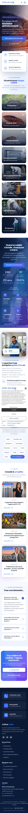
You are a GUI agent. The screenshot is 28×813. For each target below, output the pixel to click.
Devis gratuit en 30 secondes (14, 38)
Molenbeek (7, 448)
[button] (25, 388)
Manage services (14, 407)
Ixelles (8, 439)
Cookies (14, 804)
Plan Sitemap (7, 775)
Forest (22, 448)
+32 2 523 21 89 (9, 793)
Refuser (14, 414)
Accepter (14, 409)
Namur (22, 452)
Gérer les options (14, 418)
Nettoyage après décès (10, 754)
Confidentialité (24, 803)
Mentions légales (8, 777)
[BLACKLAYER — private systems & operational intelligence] (19, 808)
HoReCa (5, 757)
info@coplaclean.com (8, 795)
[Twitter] (7, 737)
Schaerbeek (19, 443)
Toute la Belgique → (17, 456)
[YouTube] (10, 737)
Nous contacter (8, 769)
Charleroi (6, 452)
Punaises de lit (7, 749)
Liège (14, 452)
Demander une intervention (14, 265)
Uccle (15, 448)
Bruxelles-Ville (18, 439)
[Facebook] (3, 737)
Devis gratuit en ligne (14, 675)
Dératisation (7, 746)
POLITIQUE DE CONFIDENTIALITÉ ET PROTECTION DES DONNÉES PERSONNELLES (15, 423)
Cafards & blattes (8, 751)
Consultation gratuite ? (10, 766)
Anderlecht (9, 443)
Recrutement (7, 772)
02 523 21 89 (15, 43)
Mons (6, 456)
